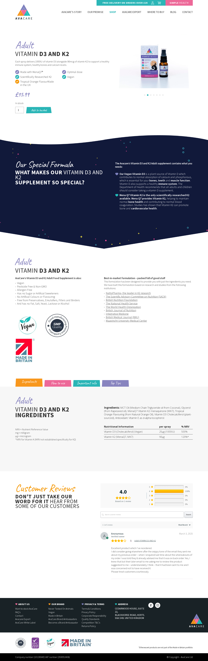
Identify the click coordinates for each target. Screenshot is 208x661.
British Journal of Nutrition (121, 310)
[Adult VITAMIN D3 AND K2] (131, 541)
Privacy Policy (88, 612)
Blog (173, 12)
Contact (187, 12)
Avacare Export (131, 12)
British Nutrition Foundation (121, 300)
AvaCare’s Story (71, 12)
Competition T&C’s (91, 622)
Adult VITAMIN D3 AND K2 (145, 540)
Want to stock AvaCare (26, 608)
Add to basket (39, 110)
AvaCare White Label (25, 622)
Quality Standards (90, 619)
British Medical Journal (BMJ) (122, 317)
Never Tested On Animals (60, 608)
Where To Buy (155, 12)
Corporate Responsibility (94, 615)
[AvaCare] (23, 12)
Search (188, 514)
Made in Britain (55, 615)
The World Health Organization (123, 307)
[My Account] (152, 2)
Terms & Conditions (91, 608)
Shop (112, 12)
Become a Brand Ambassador (63, 622)
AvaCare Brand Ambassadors (62, 619)
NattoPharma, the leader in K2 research (128, 293)
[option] (157, 61)
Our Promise (95, 12)
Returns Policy (89, 626)
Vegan (51, 612)
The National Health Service (121, 303)
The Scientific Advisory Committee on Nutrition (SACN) (136, 296)
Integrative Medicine (117, 314)
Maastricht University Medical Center (126, 320)
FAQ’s (17, 612)
